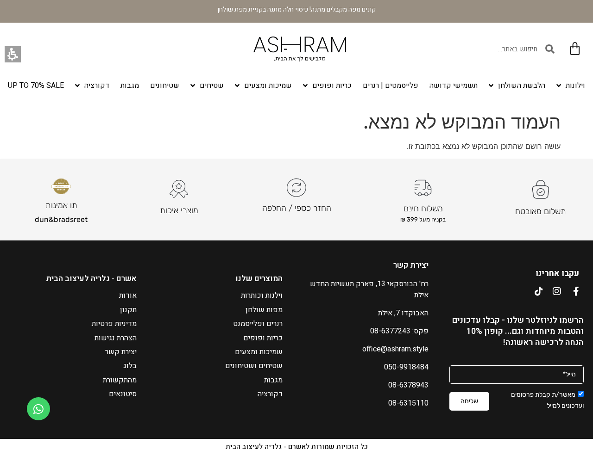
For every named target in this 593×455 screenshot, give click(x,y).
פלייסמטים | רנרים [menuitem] (390, 85)
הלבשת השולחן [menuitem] (521, 85)
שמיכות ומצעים (259, 351)
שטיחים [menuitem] (212, 85)
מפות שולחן (264, 309)
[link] (38, 408)
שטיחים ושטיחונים (254, 365)
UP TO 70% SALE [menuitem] (36, 85)
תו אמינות (61, 205)
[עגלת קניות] (575, 49)
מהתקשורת (120, 380)
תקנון (128, 309)
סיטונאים (123, 394)
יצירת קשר (121, 351)
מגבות (273, 380)
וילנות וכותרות (262, 295)
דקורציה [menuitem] (96, 85)
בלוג (130, 365)
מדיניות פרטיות (114, 323)
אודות (128, 295)
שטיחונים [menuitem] (164, 85)
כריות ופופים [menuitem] (332, 85)
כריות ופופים (263, 338)
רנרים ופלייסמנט (258, 323)
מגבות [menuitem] (129, 85)
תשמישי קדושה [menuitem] (453, 85)
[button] (13, 54)
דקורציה (270, 394)
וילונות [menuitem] (575, 85)
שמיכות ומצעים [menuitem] (268, 85)
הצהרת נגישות (116, 338)
